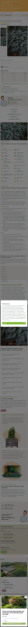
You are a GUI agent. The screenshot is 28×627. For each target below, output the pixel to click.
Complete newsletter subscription (14, 623)
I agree (5, 621)
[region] (14, 313)
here (8, 319)
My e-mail (4, 616)
